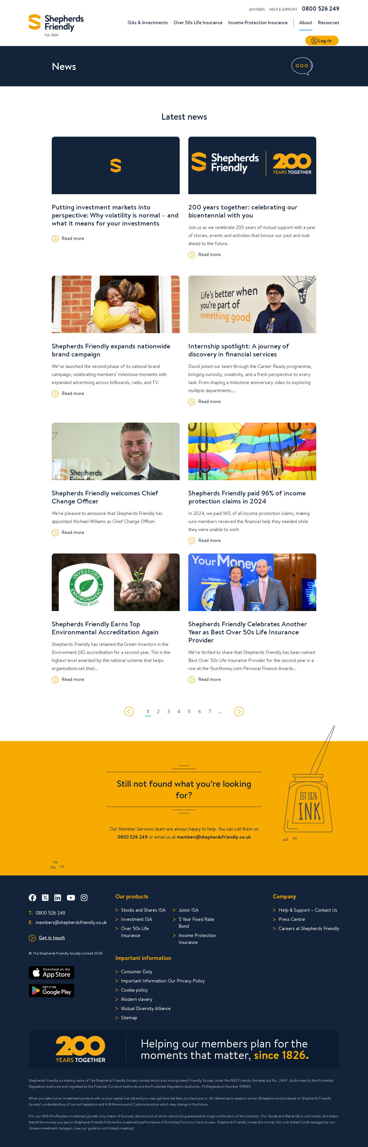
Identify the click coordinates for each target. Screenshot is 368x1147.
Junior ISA (189, 910)
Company (284, 896)
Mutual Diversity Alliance (146, 1008)
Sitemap (129, 1017)
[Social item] (32, 897)
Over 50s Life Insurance (135, 931)
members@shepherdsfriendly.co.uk (68, 922)
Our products (131, 896)
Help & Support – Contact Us (308, 910)
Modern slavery (136, 999)
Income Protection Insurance (197, 938)
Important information (143, 958)
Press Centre (292, 919)
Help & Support (283, 9)
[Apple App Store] (68, 972)
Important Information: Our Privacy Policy (163, 981)
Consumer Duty (136, 971)
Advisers (257, 9)
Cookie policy (134, 990)
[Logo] (56, 24)
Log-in (324, 40)
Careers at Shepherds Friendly (309, 928)
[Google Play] (68, 990)
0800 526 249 (320, 8)
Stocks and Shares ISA (143, 910)
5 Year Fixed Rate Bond (196, 922)
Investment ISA (136, 919)
